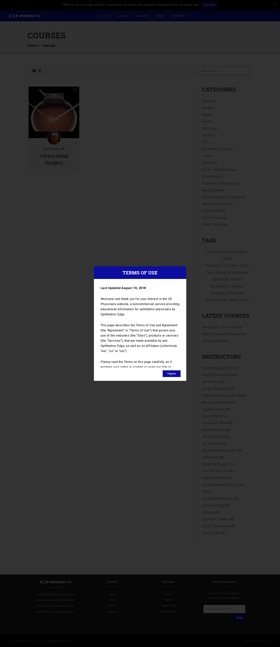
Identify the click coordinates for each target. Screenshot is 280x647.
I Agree (171, 373)
